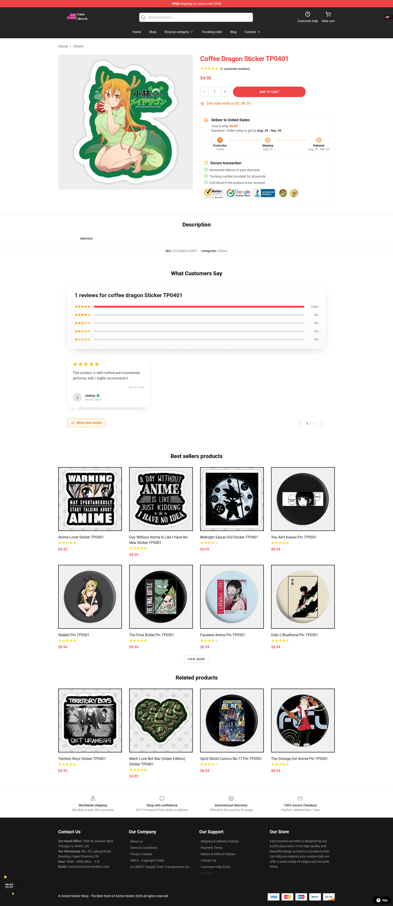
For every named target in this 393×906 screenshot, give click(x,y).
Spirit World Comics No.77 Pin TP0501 (231, 759)
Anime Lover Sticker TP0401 (81, 537)
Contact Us (208, 860)
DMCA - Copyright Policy (147, 860)
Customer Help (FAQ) (215, 867)
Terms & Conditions (143, 847)
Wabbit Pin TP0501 (73, 635)
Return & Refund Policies (218, 854)
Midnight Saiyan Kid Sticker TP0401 (229, 537)
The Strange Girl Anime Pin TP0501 (299, 759)
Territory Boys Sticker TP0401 (82, 759)
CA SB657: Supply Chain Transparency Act (159, 867)
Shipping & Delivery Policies (220, 841)
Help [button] (385, 900)
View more (196, 659)
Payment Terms (212, 847)
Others (78, 46)
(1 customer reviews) (235, 69)
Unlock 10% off (9, 885)
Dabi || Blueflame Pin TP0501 (294, 635)
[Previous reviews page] (299, 424)
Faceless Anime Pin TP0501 (222, 635)
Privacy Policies (141, 854)
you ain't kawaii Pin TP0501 (294, 537)
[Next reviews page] (321, 424)
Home (63, 46)
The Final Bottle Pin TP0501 (151, 635)
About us (136, 841)
